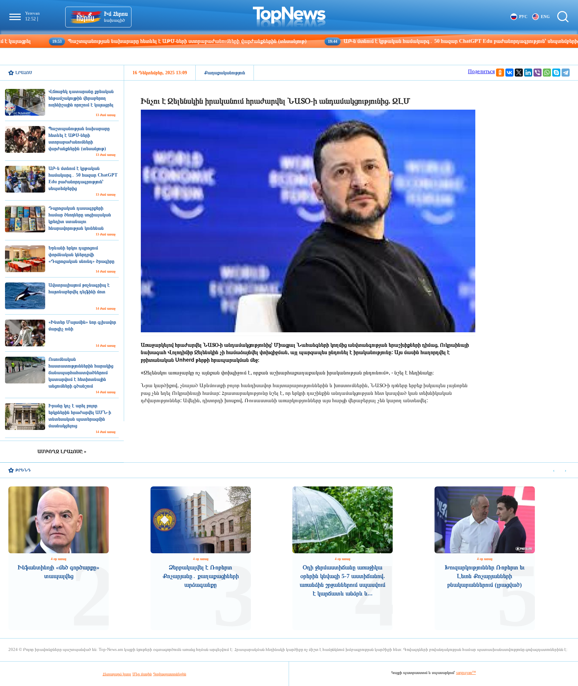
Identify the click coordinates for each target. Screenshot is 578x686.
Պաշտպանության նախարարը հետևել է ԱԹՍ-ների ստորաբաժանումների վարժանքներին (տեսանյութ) (141, 41)
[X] (519, 73)
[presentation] (554, 470)
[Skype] (556, 73)
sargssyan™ (466, 672)
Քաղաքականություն (224, 72)
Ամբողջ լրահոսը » (61, 451)
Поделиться (481, 71)
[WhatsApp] (547, 73)
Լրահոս (23, 72)
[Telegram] (566, 73)
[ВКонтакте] (509, 73)
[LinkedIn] (528, 73)
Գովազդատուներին (169, 674)
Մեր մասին (142, 674)
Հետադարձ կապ (117, 674)
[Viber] (538, 73)
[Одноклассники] (500, 73)
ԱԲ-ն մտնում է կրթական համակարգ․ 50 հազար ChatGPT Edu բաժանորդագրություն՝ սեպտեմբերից (416, 41)
